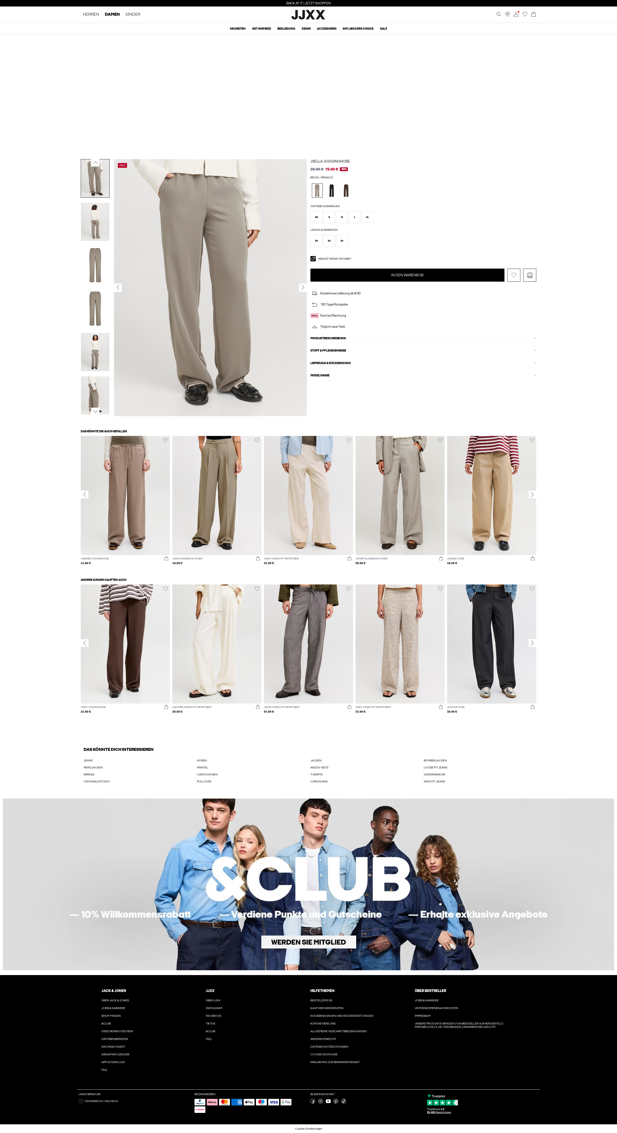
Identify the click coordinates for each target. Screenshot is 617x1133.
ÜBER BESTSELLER (430, 991)
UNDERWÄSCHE (434, 774)
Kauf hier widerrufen (326, 1008)
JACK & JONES (113, 991)
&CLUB (106, 1023)
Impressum (422, 1016)
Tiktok (210, 1023)
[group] (125, 503)
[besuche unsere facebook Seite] (312, 1102)
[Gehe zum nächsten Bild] (95, 411)
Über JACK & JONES (115, 1000)
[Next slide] (532, 494)
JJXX (210, 991)
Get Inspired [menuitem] (261, 28)
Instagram (214, 1008)
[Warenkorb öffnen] (533, 14)
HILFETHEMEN (322, 991)
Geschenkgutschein (117, 1031)
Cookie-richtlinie (324, 1054)
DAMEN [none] (112, 14)
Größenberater (114, 1039)
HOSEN (202, 760)
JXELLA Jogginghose (330, 161)
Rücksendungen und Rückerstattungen (341, 1016)
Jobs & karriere (113, 1008)
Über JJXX (213, 1000)
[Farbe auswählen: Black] (331, 190)
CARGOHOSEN (207, 774)
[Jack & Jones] (308, 18)
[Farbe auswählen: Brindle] (317, 190)
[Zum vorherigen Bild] (95, 162)
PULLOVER (204, 781)
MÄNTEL (202, 767)
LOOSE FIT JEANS (435, 767)
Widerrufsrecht (323, 1039)
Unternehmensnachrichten (436, 1008)
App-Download (113, 1062)
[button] (316, 217)
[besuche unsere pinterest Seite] (336, 1102)
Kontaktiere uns (322, 1023)
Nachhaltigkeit (113, 1046)
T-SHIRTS (316, 774)
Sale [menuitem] (383, 28)
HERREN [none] (91, 14)
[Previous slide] (84, 494)
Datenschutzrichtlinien (329, 1046)
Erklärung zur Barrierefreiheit (335, 1062)
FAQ (104, 1070)
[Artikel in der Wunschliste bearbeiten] (513, 275)
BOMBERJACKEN (435, 760)
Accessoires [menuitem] (326, 28)
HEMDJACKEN (93, 767)
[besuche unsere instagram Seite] (320, 1102)
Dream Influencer (115, 1054)
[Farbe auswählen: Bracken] (346, 190)
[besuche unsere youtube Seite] (328, 1102)
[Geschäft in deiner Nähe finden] (507, 15)
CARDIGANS (319, 781)
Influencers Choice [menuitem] (358, 28)
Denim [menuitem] (306, 28)
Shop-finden (111, 1016)
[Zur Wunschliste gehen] (525, 15)
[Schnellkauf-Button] (166, 558)
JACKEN (316, 760)
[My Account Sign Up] (308, 884)
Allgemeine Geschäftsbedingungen (338, 1031)
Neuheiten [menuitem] (238, 28)
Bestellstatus (321, 1000)
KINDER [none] (133, 14)
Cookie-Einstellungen (308, 1128)
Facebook (213, 1016)
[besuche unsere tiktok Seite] (343, 1102)
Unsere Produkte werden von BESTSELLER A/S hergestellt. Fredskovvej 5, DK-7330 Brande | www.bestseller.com (459, 1025)
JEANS (88, 760)
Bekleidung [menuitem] (286, 28)
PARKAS (89, 774)
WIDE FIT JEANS (434, 781)
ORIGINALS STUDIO (97, 781)
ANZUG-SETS (319, 767)
